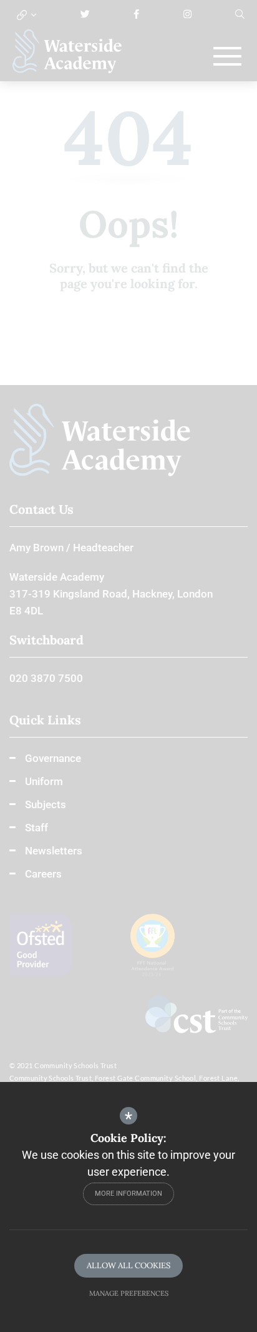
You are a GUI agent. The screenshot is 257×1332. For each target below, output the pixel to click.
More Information (128, 1193)
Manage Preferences (128, 1293)
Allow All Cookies (128, 1265)
